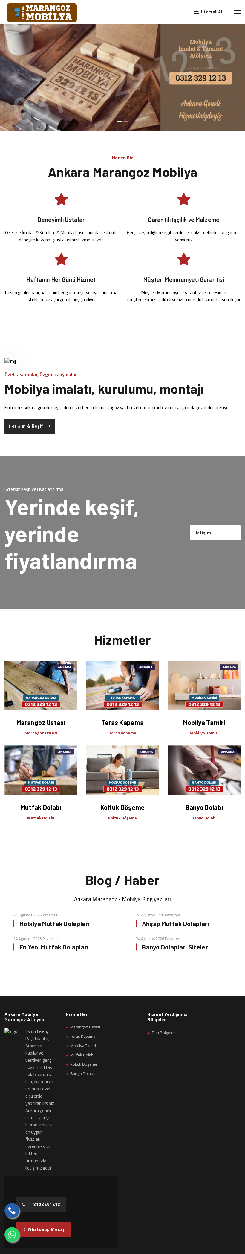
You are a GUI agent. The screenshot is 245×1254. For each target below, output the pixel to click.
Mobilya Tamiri (204, 722)
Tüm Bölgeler (163, 1033)
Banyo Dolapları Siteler (175, 947)
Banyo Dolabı (204, 807)
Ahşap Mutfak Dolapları (175, 923)
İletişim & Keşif (26, 426)
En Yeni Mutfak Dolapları (53, 947)
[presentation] (7, 85)
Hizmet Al (211, 12)
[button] (119, 120)
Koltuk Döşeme (122, 807)
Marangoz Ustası (40, 722)
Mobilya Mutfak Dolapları (54, 923)
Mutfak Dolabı (41, 807)
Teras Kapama (122, 722)
